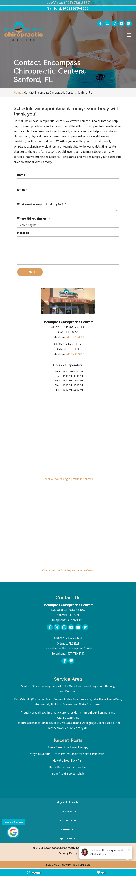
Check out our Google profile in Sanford (68, 479)
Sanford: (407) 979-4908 (68, 8)
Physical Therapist (68, 802)
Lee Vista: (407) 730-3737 (68, 2)
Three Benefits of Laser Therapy (68, 747)
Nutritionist (68, 829)
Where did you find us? (34, 219)
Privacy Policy (67, 853)
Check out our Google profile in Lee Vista (68, 570)
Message (24, 233)
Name (22, 175)
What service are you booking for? (41, 204)
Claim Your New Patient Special (68, 864)
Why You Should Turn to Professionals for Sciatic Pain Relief (68, 754)
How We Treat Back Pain (68, 760)
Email (22, 190)
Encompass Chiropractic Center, (72, 848)
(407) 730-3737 (75, 354)
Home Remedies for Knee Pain (68, 767)
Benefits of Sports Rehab (68, 774)
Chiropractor (68, 811)
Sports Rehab (68, 838)
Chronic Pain (68, 820)
